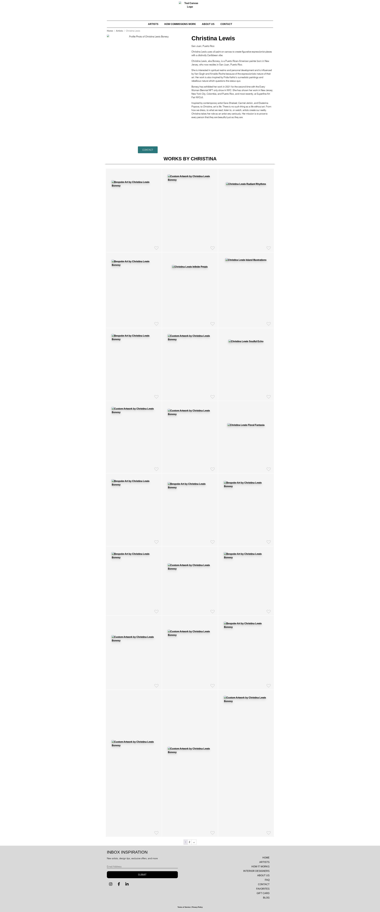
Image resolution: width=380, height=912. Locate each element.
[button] (148, 149)
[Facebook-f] (118, 884)
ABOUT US (208, 24)
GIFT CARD (263, 893)
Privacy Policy (197, 907)
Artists (119, 31)
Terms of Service (184, 907)
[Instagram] (110, 884)
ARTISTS (153, 24)
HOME (266, 857)
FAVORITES (263, 889)
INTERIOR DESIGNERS (256, 871)
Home (110, 31)
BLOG (266, 897)
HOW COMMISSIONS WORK (180, 24)
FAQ (267, 880)
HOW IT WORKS (260, 866)
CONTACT (226, 24)
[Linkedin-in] (127, 884)
